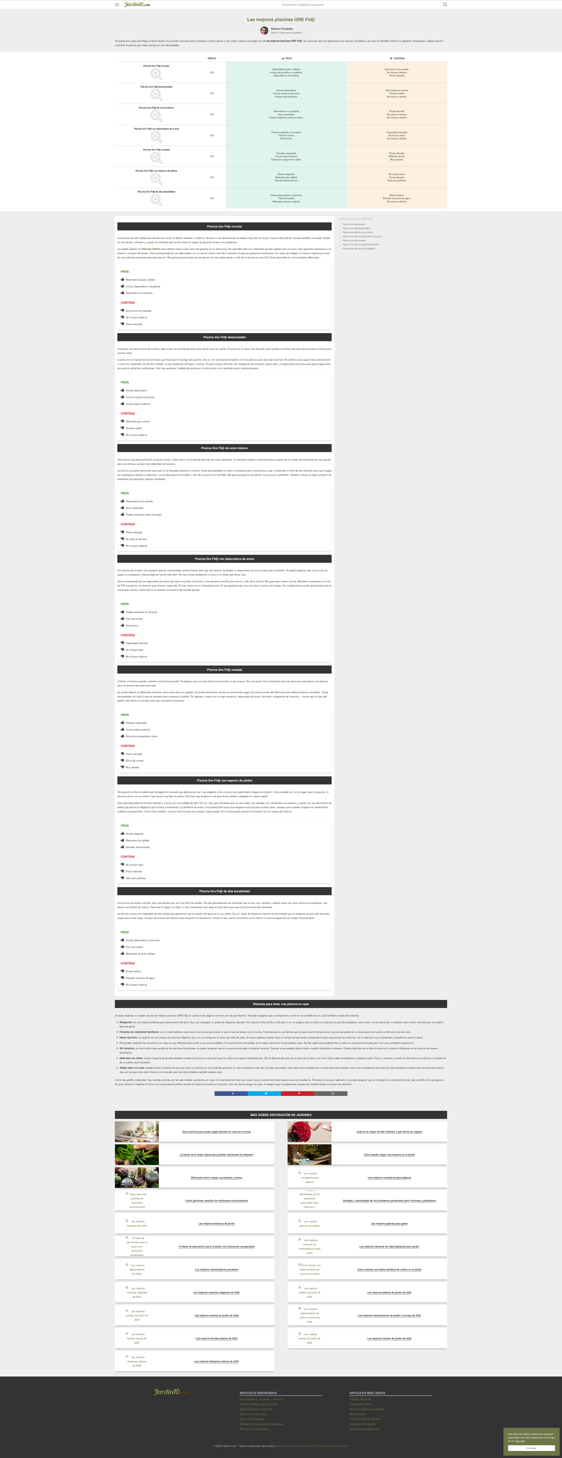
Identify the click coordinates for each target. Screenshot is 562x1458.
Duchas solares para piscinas (259, 1404)
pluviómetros (357, 1414)
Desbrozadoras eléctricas (256, 1409)
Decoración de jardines (291, 32)
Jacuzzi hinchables (252, 1419)
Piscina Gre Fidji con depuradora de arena (362, 236)
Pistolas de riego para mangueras (261, 1424)
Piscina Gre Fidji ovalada (354, 240)
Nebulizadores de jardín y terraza (261, 1399)
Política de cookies (325, 1446)
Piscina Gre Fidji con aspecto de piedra (361, 244)
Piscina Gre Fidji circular (354, 224)
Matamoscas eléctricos (364, 1429)
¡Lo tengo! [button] (531, 1448)
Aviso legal (281, 1446)
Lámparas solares (361, 1404)
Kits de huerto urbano (254, 1429)
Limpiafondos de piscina (365, 1419)
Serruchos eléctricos (253, 1414)
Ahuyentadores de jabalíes (366, 1409)
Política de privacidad (301, 1446)
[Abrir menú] (117, 4)
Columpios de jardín (362, 1424)
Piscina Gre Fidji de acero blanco (358, 232)
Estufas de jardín (360, 1399)
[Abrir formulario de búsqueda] (445, 4)
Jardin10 (275, 32)
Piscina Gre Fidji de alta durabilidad (359, 248)
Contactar (343, 1446)
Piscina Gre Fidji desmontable (356, 228)
